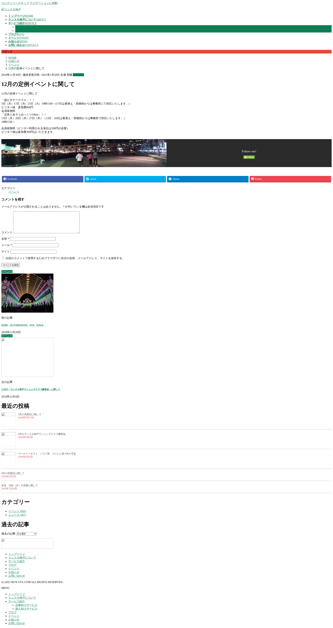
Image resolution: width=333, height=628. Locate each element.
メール (6, 245)
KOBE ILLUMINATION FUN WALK (23, 325)
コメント (6, 232)
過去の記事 (8, 533)
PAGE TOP (322, 606)
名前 (5, 238)
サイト (5, 251)
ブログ (12, 564)
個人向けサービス (26, 30)
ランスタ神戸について (22, 557)
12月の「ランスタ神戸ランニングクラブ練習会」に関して (30, 389)
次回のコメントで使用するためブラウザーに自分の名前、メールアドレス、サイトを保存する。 (65, 258)
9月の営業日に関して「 (31, 414)
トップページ (16, 553)
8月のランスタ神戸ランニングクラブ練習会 (42, 434)
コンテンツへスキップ (15, 3)
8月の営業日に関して (12, 473)
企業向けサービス (26, 26)
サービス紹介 (16, 561)
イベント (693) (17, 511)
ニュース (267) (17, 514)
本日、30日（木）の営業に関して (19, 485)
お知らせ (13, 572)
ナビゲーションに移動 (44, 3)
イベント (78, 74)
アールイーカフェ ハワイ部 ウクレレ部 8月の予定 (47, 453)
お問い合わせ (16, 575)
